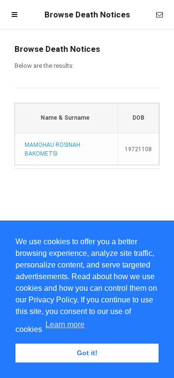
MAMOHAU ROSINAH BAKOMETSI (52, 149)
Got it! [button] (87, 353)
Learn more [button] (65, 324)
